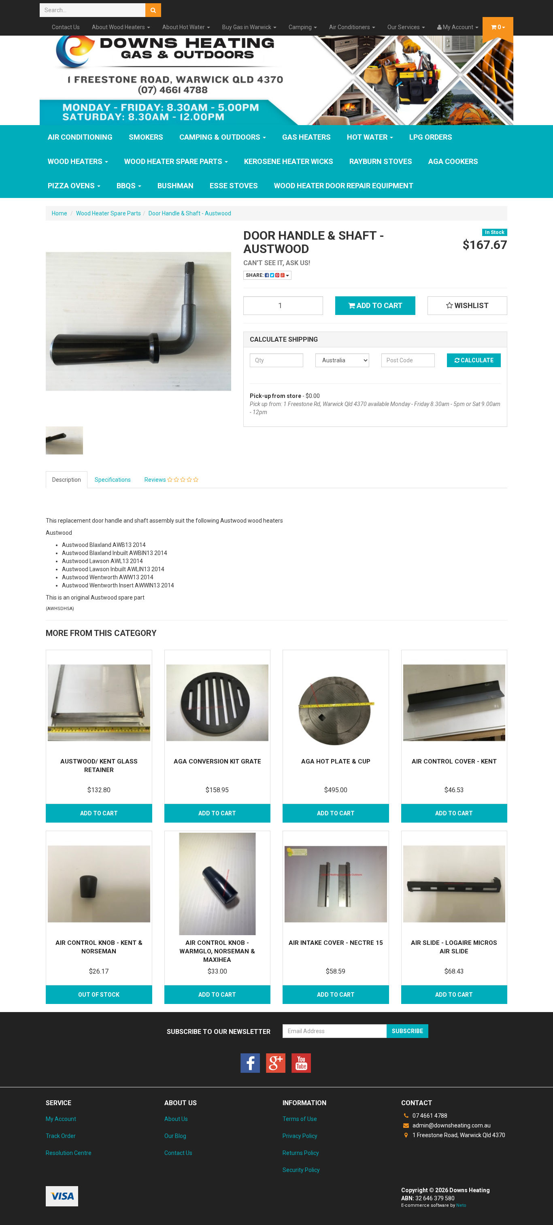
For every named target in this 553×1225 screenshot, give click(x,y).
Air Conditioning (80, 137)
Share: (255, 275)
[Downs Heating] (276, 74)
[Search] (153, 10)
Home (59, 213)
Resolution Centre (68, 1153)
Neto (461, 1205)
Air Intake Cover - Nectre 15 (336, 942)
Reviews (156, 479)
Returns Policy (301, 1153)
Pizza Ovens (72, 185)
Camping (301, 27)
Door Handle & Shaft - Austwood (190, 213)
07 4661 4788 (429, 1115)
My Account (61, 1119)
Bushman (175, 185)
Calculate (476, 360)
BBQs (127, 185)
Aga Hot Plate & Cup (335, 761)
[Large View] (64, 440)
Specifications (113, 479)
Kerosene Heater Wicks (288, 161)
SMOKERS (146, 137)
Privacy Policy (300, 1136)
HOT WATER (368, 137)
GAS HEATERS (306, 137)
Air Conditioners (350, 27)
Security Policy (301, 1170)
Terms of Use (300, 1119)
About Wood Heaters (119, 27)
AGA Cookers (453, 161)
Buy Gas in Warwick (247, 27)
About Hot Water (184, 27)
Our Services (404, 27)
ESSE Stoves (234, 185)
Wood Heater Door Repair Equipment (343, 185)
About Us (176, 1119)
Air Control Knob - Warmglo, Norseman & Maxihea (217, 951)
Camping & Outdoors (220, 137)
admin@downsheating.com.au (451, 1125)
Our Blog (175, 1136)
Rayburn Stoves (380, 161)
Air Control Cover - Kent (454, 761)
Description (66, 479)
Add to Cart (378, 305)
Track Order (61, 1136)
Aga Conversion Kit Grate (217, 761)
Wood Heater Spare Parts (174, 161)
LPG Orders (430, 137)
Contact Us (66, 27)
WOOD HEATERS (76, 161)
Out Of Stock (98, 994)
